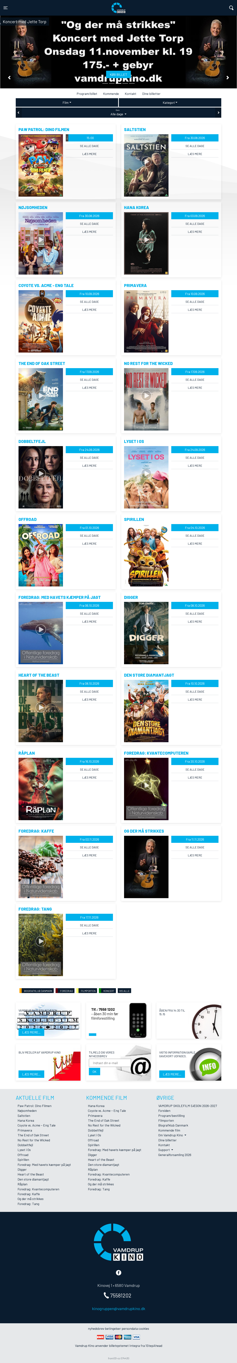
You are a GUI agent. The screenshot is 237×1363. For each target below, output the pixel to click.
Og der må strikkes (31, 1199)
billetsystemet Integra (124, 1346)
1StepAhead (154, 1346)
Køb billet (118, 74)
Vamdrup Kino (59, 5)
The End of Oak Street (33, 1135)
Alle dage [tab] (117, 112)
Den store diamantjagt (33, 1179)
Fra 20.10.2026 (195, 761)
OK (94, 1071)
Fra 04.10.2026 (195, 528)
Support (164, 1150)
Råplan (22, 1184)
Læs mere (89, 154)
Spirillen (23, 1159)
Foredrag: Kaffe (29, 1194)
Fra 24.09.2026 (89, 450)
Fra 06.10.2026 (89, 605)
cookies (143, 1328)
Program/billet (87, 94)
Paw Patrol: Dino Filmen (34, 1106)
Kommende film (169, 1130)
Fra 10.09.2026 (89, 294)
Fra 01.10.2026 (89, 528)
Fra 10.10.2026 (195, 683)
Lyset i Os (24, 1150)
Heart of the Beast (31, 1174)
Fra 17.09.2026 (89, 372)
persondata (130, 1328)
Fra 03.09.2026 (195, 216)
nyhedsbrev (96, 1328)
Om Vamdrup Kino (171, 1135)
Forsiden (164, 1110)
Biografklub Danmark (173, 1125)
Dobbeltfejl (25, 1145)
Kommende (111, 94)
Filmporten (166, 1120)
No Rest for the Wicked (34, 1140)
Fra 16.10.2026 (89, 761)
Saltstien (24, 1115)
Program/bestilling (171, 1115)
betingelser (113, 1328)
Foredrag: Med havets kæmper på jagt (44, 1165)
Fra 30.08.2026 (195, 138)
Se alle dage (89, 146)
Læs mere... (31, 1032)
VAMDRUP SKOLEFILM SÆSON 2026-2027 (187, 1106)
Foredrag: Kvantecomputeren (38, 1189)
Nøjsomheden (27, 1110)
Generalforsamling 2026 (174, 1155)
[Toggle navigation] (231, 7)
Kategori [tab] (169, 102)
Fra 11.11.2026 (195, 839)
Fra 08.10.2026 (195, 605)
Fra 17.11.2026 (89, 917)
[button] (9, 78)
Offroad (23, 1155)
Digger (22, 1169)
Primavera (25, 1130)
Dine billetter (151, 94)
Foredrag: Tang (28, 1204)
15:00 (80, 138)
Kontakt (130, 94)
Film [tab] (66, 102)
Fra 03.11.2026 (89, 839)
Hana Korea (26, 1120)
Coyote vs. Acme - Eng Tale (37, 1125)
